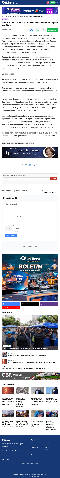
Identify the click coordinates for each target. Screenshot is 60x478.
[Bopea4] (10, 2)
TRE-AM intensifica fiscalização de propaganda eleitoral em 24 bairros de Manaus (26, 348)
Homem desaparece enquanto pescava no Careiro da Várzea (37, 424)
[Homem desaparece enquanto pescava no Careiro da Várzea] (37, 413)
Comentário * (8, 214)
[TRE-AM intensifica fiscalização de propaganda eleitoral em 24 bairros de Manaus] (30, 332)
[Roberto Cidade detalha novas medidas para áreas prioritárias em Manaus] (4, 354)
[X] (6, 450)
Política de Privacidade (33, 476)
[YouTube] (15, 450)
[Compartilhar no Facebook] (31, 30)
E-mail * (32, 206)
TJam (12, 143)
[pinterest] (12, 450)
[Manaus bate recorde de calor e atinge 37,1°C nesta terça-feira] (52, 390)
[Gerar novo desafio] (11, 228)
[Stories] (48, 2)
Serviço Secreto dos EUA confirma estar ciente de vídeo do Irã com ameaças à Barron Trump (25, 368)
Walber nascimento (29, 143)
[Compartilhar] (43, 30)
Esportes (47, 452)
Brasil (32, 449)
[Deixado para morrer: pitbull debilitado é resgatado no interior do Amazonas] (22, 390)
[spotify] (19, 450)
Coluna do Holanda (49, 442)
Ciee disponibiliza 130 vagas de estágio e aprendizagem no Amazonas (22, 424)
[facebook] (3, 450)
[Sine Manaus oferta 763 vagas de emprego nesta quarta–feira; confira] (8, 413)
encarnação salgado (19, 143)
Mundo (46, 449)
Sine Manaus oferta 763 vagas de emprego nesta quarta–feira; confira (8, 424)
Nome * (6, 206)
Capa (32, 442)
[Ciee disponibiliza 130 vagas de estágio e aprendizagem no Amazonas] (22, 413)
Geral (32, 454)
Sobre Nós (23, 476)
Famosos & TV (34, 447)
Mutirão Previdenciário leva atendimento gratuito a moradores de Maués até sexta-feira (51, 426)
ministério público (6, 143)
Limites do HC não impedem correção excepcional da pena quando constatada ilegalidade (37, 401)
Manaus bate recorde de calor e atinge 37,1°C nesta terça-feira (52, 400)
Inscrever (53, 178)
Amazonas (8, 16)
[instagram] (9, 450)
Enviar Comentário (11, 235)
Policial (46, 445)
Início (3, 16)
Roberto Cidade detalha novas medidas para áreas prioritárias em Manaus (27, 355)
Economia (33, 452)
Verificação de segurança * (11, 225)
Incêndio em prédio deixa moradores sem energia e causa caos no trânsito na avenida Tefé (31, 362)
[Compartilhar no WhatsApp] (37, 30)
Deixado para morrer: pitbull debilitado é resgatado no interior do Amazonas (20, 402)
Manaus (46, 447)
